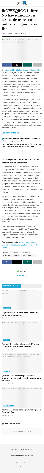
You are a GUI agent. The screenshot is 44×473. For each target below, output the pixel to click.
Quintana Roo (7, 255)
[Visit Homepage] (22, 3)
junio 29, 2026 (8, 318)
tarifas (16, 255)
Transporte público (28, 255)
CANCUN (6, 340)
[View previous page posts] (20, 151)
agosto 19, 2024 (20, 33)
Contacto (13, 449)
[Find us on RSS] (22, 467)
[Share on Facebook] (7, 65)
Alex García (8, 33)
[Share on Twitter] (17, 65)
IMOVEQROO (14, 252)
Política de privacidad (26, 449)
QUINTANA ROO (8, 405)
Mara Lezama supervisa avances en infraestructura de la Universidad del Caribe (20, 245)
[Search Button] (41, 3)
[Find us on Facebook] (20, 467)
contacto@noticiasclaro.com (22, 455)
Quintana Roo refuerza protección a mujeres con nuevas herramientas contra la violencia (21, 378)
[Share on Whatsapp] (27, 65)
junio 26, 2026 (8, 383)
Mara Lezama (25, 252)
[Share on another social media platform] (37, 65)
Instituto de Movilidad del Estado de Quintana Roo (23, 70)
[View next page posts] (24, 151)
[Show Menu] (2, 3)
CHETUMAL (7, 308)
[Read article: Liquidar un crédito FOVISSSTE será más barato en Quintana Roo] (22, 300)
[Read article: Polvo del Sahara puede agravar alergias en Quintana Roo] (22, 397)
